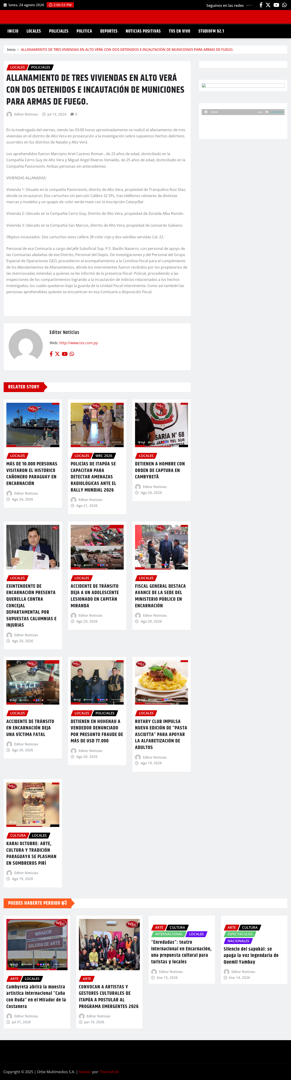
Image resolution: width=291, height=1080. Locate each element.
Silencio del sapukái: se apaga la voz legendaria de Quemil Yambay (251, 955)
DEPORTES (109, 31)
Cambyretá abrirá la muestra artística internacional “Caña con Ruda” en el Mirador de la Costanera (36, 997)
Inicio (11, 49)
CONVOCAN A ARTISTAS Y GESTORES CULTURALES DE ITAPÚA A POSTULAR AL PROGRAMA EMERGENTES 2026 (109, 997)
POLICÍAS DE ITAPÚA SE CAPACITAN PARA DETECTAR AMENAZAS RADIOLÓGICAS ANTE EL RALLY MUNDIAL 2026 (93, 477)
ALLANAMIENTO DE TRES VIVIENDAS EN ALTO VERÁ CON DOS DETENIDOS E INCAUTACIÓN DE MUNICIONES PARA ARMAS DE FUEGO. (127, 49)
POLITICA (84, 31)
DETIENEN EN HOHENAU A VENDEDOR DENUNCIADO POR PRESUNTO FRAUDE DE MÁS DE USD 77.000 (97, 731)
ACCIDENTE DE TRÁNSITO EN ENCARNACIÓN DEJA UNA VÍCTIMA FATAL (30, 728)
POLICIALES (58, 31)
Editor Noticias (26, 114)
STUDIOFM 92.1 (211, 31)
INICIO (13, 31)
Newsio (85, 1071)
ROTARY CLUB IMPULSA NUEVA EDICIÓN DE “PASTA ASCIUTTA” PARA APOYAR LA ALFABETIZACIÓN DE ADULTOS (161, 735)
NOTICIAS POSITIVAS (143, 31)
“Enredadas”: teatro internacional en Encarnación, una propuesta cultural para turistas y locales (181, 952)
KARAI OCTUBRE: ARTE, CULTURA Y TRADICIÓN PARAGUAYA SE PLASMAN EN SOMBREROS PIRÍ (31, 853)
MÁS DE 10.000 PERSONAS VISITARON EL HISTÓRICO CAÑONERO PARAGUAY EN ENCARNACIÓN (32, 473)
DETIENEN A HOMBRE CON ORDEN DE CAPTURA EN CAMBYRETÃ (160, 470)
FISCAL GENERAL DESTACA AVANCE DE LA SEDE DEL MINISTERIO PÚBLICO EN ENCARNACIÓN (160, 596)
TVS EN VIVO (179, 31)
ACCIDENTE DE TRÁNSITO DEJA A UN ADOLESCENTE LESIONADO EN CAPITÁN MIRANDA (95, 596)
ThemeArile (109, 1071)
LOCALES (34, 31)
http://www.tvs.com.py (78, 342)
